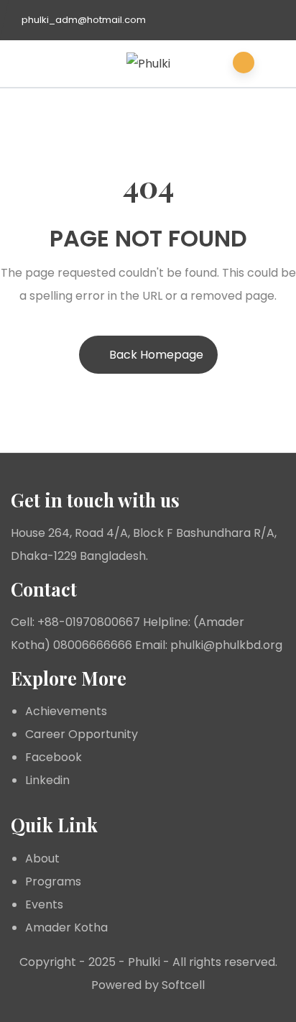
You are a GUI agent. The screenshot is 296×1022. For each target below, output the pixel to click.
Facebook (53, 757)
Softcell (183, 985)
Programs (53, 881)
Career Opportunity (81, 734)
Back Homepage (156, 354)
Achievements (66, 711)
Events (44, 904)
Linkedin (47, 780)
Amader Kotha (66, 927)
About (42, 858)
